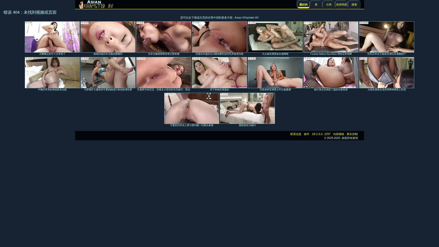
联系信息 (295, 134)
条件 (306, 134)
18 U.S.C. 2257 (321, 134)
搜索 (354, 4)
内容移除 (338, 134)
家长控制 (352, 134)
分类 (329, 4)
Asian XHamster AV (247, 17)
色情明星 (341, 4)
